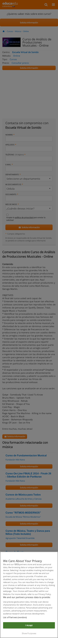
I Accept (29, 625)
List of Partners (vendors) (15, 617)
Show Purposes (29, 633)
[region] (29, 595)
